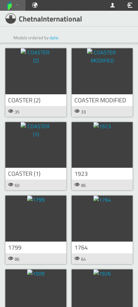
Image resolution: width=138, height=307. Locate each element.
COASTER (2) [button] (24, 100)
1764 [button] (81, 247)
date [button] (54, 37)
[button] (35, 71)
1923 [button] (81, 173)
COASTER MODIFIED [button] (100, 100)
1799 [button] (14, 247)
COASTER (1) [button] (24, 173)
